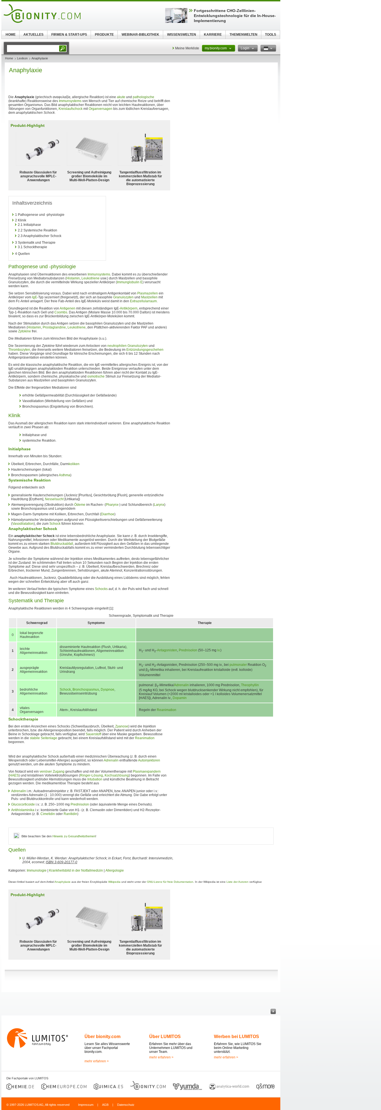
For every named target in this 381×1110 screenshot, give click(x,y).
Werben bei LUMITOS (236, 1036)
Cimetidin (47, 814)
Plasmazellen (147, 293)
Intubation (94, 779)
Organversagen (100, 109)
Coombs (60, 312)
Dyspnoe (107, 689)
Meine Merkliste (187, 48)
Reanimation (166, 710)
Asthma (64, 475)
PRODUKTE (104, 35)
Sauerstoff (93, 734)
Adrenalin (181, 685)
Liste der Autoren (237, 881)
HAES (14, 775)
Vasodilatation (23, 524)
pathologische (143, 97)
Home (9, 58)
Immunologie (37, 870)
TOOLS (270, 35)
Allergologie (114, 870)
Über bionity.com (102, 1036)
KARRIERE (213, 35)
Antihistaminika (22, 810)
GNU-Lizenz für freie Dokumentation (170, 881)
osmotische (96, 376)
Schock (55, 524)
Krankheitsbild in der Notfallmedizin (76, 870)
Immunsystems (70, 101)
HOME (11, 35)
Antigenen (67, 308)
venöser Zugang (52, 771)
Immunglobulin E (130, 282)
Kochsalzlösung (117, 775)
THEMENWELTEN (243, 35)
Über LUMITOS (165, 1036)
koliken (74, 464)
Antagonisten (167, 650)
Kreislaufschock (71, 109)
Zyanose (121, 726)
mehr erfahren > (97, 1061)
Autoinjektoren (149, 760)
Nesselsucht (54, 499)
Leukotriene (90, 278)
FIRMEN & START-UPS (69, 35)
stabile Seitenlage (43, 738)
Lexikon (22, 58)
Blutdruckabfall (61, 544)
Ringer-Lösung (91, 775)
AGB (105, 1104)
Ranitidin (70, 814)
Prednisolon (188, 650)
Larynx (159, 505)
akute (121, 97)
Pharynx (112, 505)
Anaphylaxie (63, 881)
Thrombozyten (19, 350)
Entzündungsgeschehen (144, 350)
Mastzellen (149, 297)
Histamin (73, 278)
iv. (218, 650)
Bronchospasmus (86, 689)
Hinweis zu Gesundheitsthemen (73, 836)
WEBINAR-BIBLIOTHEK (140, 35)
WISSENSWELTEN (181, 35)
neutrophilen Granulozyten (127, 346)
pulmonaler (238, 665)
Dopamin (180, 698)
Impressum (85, 1104)
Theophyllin (250, 685)
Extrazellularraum (143, 301)
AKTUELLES (33, 35)
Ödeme (79, 505)
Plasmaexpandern (147, 771)
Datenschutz (125, 1104)
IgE (34, 297)
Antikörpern (129, 308)
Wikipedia (114, 881)
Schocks (101, 589)
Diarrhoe (107, 514)
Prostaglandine (54, 327)
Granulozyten (123, 297)
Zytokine (24, 331)
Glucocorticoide (23, 804)
